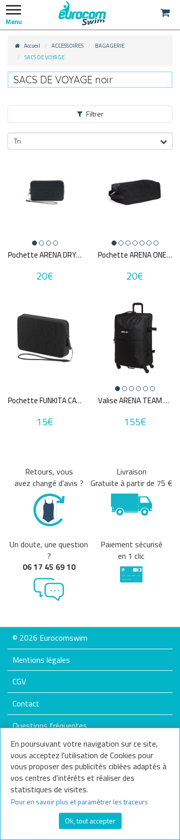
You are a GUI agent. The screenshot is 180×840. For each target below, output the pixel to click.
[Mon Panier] (165, 13)
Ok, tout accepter (90, 820)
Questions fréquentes (49, 725)
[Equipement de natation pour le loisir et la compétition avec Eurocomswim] (82, 12)
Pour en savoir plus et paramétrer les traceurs (79, 801)
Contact (26, 703)
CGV (19, 681)
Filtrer (95, 113)
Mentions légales (41, 660)
